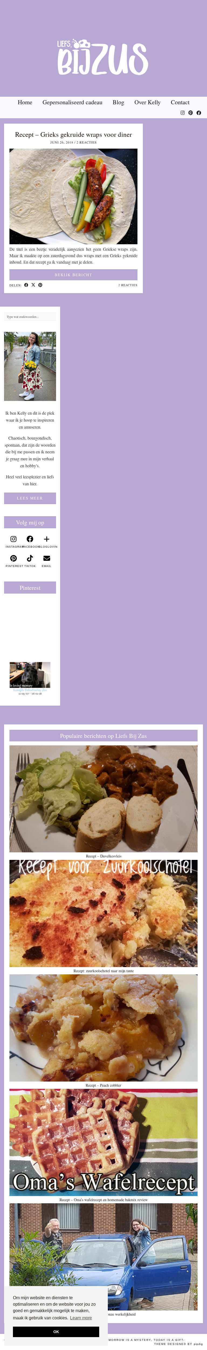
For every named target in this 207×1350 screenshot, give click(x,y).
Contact (180, 102)
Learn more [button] (81, 1318)
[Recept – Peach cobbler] (103, 1028)
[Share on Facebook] (26, 285)
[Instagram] (183, 112)
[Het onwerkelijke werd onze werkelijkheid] (103, 1256)
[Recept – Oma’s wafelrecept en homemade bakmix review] (103, 1142)
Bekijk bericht (73, 274)
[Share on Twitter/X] (33, 285)
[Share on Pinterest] (40, 285)
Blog (118, 102)
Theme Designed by (178, 1343)
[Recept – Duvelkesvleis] (103, 799)
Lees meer (30, 498)
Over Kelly (147, 102)
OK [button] (56, 1332)
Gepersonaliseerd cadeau (72, 102)
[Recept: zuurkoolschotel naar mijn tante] (103, 913)
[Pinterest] (190, 112)
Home (25, 102)
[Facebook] (198, 112)
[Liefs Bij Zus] (103, 48)
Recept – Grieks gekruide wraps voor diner (73, 134)
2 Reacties (87, 142)
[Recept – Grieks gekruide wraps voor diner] (73, 242)
